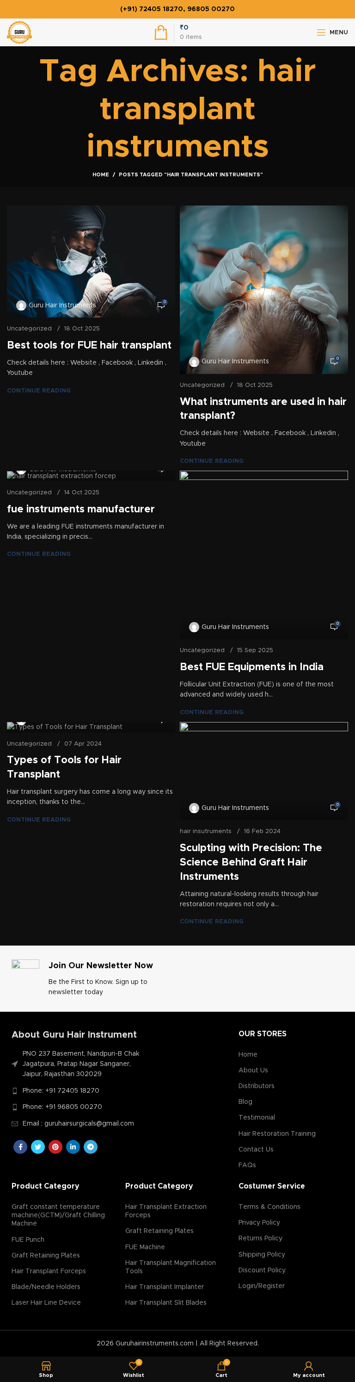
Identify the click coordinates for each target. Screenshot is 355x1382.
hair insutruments (206, 831)
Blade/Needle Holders (46, 1287)
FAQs (247, 1165)
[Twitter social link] (38, 1147)
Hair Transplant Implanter (164, 1287)
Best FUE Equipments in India (252, 667)
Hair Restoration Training (277, 1134)
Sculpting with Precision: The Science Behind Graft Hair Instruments (251, 862)
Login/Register (262, 1286)
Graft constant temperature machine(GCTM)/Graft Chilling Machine (58, 1215)
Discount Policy (262, 1270)
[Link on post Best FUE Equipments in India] (264, 555)
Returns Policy (260, 1238)
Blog (245, 1102)
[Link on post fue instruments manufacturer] (91, 476)
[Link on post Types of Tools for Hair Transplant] (91, 727)
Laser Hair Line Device (46, 1303)
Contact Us (256, 1149)
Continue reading (39, 391)
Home (100, 174)
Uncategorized (29, 329)
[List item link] (79, 1091)
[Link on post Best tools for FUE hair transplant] (91, 261)
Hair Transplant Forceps (49, 1271)
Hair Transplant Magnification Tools (170, 1267)
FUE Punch (28, 1240)
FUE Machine (145, 1247)
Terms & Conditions (269, 1207)
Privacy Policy (259, 1223)
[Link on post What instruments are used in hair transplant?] (264, 289)
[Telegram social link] (91, 1147)
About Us (253, 1070)
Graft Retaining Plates (46, 1255)
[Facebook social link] (20, 1147)
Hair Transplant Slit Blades (166, 1303)
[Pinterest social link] (55, 1147)
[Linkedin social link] (73, 1147)
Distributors (257, 1086)
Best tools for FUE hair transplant (89, 346)
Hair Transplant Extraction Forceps (166, 1211)
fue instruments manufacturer (81, 509)
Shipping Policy (262, 1254)
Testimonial (257, 1117)
